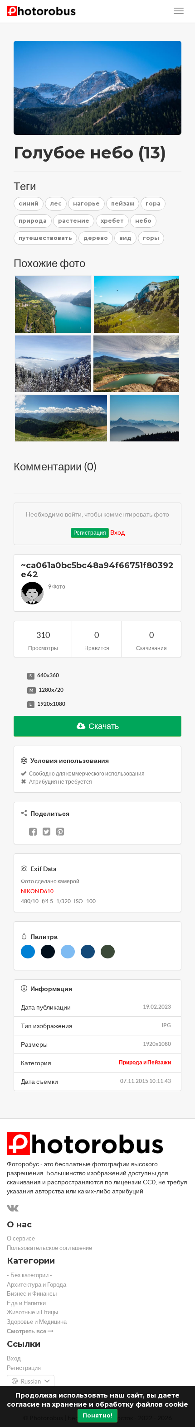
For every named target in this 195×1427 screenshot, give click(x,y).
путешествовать (45, 238)
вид (125, 238)
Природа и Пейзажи (145, 1062)
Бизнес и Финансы (32, 1293)
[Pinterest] (60, 832)
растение (73, 220)
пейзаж (122, 203)
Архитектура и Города (36, 1284)
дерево (95, 238)
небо (143, 220)
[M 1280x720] (18, 690)
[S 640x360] (18, 675)
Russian (31, 1381)
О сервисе (21, 1238)
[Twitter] (46, 832)
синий (29, 203)
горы (151, 238)
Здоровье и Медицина (37, 1321)
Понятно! (97, 1415)
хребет (112, 220)
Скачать (103, 726)
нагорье (86, 203)
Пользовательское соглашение (49, 1248)
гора (153, 203)
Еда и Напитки (26, 1303)
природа (33, 220)
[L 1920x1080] (18, 704)
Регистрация (89, 533)
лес (56, 203)
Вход (117, 532)
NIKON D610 (37, 891)
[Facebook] (33, 832)
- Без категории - (29, 1275)
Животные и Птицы (32, 1312)
